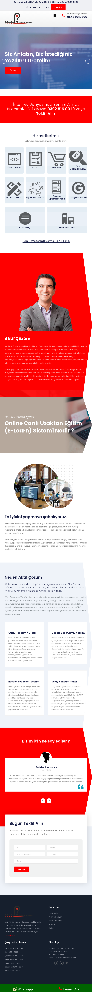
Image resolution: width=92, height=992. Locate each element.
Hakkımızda (53, 913)
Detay (13, 70)
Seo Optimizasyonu (78, 167)
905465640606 (58, 954)
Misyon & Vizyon (55, 917)
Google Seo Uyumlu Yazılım (68, 633)
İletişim (52, 928)
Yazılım (35, 167)
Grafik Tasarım (14, 197)
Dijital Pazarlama (35, 197)
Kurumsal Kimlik (67, 227)
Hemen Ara (71, 989)
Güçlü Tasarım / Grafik (22, 633)
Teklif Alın (46, 114)
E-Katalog (24, 227)
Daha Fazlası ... (10, 935)
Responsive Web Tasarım (23, 681)
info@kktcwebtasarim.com (66, 957)
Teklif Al (58, 7)
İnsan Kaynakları (55, 920)
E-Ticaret (57, 167)
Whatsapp (25, 989)
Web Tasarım (14, 167)
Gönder (21, 869)
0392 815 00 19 (61, 109)
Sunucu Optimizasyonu (57, 197)
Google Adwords (78, 197)
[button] (46, 7)
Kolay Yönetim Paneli (64, 681)
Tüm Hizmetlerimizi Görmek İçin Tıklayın (46, 241)
